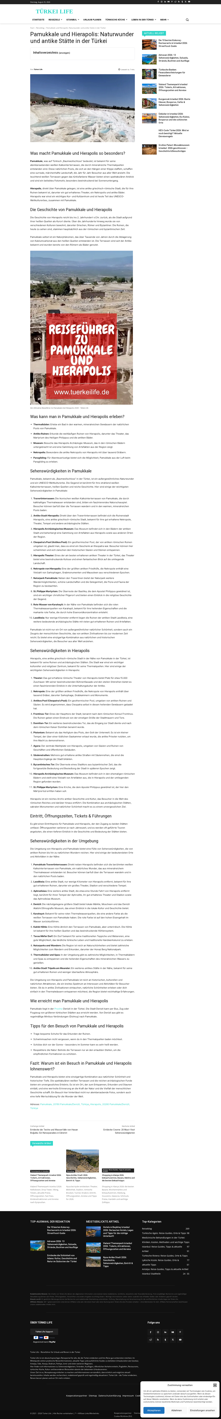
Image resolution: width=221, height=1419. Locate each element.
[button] (214, 1385)
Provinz (58, 1008)
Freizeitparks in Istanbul (40, 1171)
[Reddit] (175, 2)
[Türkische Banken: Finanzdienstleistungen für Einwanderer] (149, 74)
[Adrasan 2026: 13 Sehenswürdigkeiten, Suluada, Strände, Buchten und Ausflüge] (149, 59)
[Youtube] (189, 2)
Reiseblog (40, 28)
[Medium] (168, 2)
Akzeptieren (154, 1410)
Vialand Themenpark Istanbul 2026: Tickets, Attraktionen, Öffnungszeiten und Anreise (45, 1178)
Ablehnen (176, 1410)
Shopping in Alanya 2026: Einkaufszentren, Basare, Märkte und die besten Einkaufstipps (118, 1178)
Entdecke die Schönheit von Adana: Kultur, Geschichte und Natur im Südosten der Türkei (62, 1258)
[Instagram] (161, 2)
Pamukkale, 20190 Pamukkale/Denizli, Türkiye (64, 1104)
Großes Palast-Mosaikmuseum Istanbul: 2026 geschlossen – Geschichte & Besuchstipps (174, 148)
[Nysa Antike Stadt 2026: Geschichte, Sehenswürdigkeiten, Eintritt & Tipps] (82, 1161)
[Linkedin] (165, 2)
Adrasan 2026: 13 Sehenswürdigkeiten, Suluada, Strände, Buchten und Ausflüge (174, 58)
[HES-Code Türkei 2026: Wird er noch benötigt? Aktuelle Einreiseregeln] (149, 135)
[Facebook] (158, 2)
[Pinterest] (172, 2)
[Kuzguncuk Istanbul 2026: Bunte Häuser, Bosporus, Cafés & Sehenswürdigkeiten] (149, 103)
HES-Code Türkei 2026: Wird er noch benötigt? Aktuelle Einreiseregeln (174, 133)
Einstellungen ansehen (202, 1410)
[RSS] (179, 2)
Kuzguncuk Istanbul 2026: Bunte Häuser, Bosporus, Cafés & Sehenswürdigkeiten (174, 102)
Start (32, 28)
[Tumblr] (182, 2)
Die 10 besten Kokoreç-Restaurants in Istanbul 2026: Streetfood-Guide (173, 43)
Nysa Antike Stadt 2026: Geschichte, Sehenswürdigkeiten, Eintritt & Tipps (81, 1178)
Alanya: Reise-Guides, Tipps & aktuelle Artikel (117, 1170)
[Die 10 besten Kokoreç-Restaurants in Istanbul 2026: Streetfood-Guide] (149, 45)
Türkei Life (38, 69)
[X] (185, 2)
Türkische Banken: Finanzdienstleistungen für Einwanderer (172, 72)
